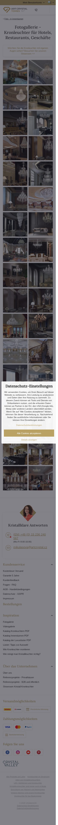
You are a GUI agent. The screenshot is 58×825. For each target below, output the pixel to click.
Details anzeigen (29, 440)
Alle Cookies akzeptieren (29, 433)
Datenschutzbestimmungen (29, 425)
